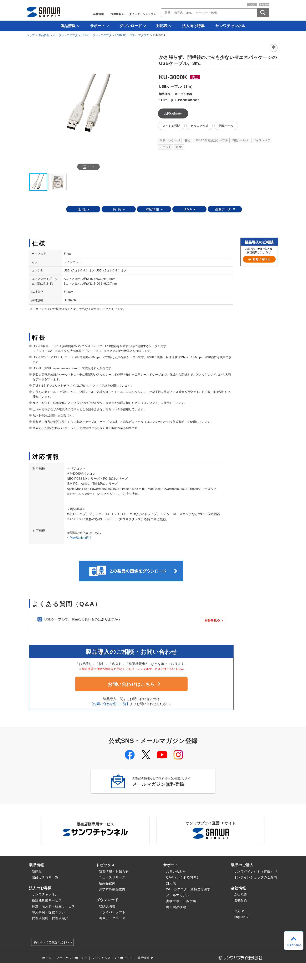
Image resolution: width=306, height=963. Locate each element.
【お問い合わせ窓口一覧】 (110, 704)
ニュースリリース (112, 877)
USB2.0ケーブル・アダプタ (132, 35)
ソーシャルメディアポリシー (112, 957)
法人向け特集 (193, 26)
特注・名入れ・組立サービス (53, 906)
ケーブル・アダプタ (65, 35)
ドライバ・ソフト (112, 912)
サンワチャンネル (230, 26)
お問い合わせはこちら (131, 684)
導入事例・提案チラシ (48, 912)
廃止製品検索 (176, 907)
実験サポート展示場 (181, 901)
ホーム (47, 957)
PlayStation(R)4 (80, 537)
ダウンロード (130, 26)
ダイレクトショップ (141, 14)
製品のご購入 (242, 865)
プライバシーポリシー (71, 957)
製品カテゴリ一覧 (45, 877)
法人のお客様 (40, 888)
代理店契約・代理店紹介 (50, 918)
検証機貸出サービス (47, 900)
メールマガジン (177, 895)
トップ (31, 35)
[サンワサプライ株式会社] (43, 12)
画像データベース (112, 918)
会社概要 (240, 894)
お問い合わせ (176, 871)
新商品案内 (107, 883)
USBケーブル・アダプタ (97, 35)
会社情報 (98, 14)
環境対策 (240, 900)
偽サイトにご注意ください (51, 942)
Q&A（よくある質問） (183, 877)
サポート (97, 26)
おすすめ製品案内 (112, 889)
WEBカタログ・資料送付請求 (188, 889)
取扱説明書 (107, 906)
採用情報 (116, 14)
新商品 (37, 871)
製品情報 (68, 26)
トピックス (105, 865)
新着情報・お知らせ (114, 871)
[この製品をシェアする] (274, 48)
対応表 (162, 26)
